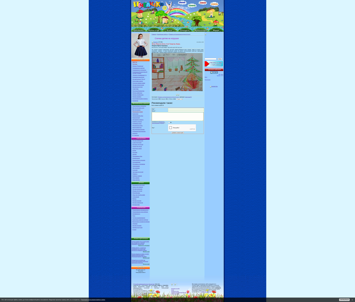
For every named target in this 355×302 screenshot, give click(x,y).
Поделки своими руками (138, 83)
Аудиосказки (135, 197)
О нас (172, 289)
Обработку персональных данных (158, 122)
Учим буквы (135, 89)
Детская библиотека (137, 140)
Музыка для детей (137, 191)
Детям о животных (137, 93)
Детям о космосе (136, 96)
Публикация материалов (138, 131)
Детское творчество (137, 202)
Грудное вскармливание (138, 218)
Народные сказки (137, 148)
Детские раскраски (137, 189)
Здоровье (134, 223)
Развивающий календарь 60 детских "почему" (139, 72)
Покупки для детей (137, 227)
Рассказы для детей (137, 144)
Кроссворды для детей (138, 185)
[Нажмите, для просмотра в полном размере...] (177, 90)
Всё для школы (136, 110)
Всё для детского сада (138, 108)
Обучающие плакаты (137, 119)
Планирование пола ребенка (140, 212)
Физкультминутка (136, 127)
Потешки (134, 152)
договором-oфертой (206, 291)
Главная (154, 34)
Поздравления (136, 162)
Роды (133, 215)
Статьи (134, 229)
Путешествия (136, 204)
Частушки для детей (137, 172)
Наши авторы (136, 180)
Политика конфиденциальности (178, 292)
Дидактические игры (137, 115)
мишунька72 (188, 97)
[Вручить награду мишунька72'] (178, 94)
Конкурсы (134, 133)
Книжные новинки (137, 176)
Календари (135, 114)
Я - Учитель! (135, 135)
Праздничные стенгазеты (139, 106)
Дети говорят (135, 178)
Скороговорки (136, 166)
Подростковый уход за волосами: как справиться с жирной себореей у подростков (140, 243)
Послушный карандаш (138, 91)
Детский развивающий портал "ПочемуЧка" (144, 284)
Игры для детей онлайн (138, 195)
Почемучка (135, 100)
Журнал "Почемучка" (137, 66)
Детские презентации (138, 85)
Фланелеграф (136, 117)
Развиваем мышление (138, 77)
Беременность (136, 214)
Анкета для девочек (137, 187)
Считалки (134, 170)
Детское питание (136, 225)
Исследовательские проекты (140, 98)
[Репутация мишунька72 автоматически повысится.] (177, 94)
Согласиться (344, 299)
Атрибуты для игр (137, 121)
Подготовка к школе (137, 81)
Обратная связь (175, 291)
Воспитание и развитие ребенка (141, 221)
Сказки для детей (137, 146)
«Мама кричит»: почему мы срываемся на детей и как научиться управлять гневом (139, 249)
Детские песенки (136, 200)
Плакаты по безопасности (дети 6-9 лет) (179, 34)
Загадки (134, 154)
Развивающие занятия (138, 68)
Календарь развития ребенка (140, 219)
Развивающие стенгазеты (139, 70)
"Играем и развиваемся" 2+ (139, 75)
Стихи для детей (136, 142)
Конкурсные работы (162, 34)
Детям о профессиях (137, 94)
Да (171, 122)
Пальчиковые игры (137, 156)
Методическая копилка (138, 129)
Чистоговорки (136, 168)
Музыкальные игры (137, 125)
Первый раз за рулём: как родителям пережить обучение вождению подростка (140, 261)
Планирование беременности (140, 210)
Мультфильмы (136, 193)
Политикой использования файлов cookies (93, 299)
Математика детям (137, 87)
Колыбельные (136, 158)
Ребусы (134, 198)
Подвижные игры (136, 123)
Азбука (134, 150)
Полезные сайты (175, 293)
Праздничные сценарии (138, 160)
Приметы (134, 174)
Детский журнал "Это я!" (138, 79)
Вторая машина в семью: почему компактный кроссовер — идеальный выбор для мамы (140, 255)
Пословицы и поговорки (138, 164)
